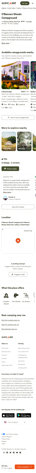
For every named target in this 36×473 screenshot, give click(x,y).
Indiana (19, 8)
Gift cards (5, 348)
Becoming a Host (24, 348)
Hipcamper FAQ (7, 365)
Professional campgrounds (22, 356)
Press (3, 362)
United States (11, 8)
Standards (21, 364)
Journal (4, 355)
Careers (4, 358)
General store (6, 351)
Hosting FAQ (22, 368)
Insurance (21, 361)
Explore (4, 8)
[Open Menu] (32, 3)
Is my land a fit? (23, 351)
